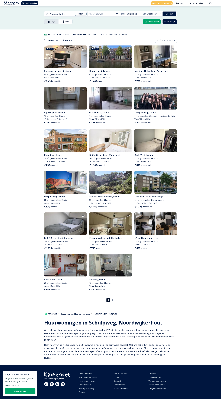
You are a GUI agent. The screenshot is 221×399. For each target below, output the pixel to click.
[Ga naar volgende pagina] (117, 300)
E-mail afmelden (121, 388)
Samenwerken (154, 377)
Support (117, 381)
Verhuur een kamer (156, 384)
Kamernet (52, 314)
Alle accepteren (20, 391)
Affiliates (152, 373)
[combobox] (58, 14)
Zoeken (169, 14)
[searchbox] (61, 14)
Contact (117, 377)
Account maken (197, 3)
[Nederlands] (210, 3)
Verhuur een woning (157, 381)
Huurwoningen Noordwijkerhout (75, 314)
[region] (20, 383)
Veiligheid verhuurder (157, 388)
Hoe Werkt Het (120, 373)
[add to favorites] (83, 49)
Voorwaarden (85, 384)
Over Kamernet (85, 373)
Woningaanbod (31, 3)
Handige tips (119, 384)
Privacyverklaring (86, 388)
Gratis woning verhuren (162, 3)
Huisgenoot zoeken (87, 381)
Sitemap (82, 392)
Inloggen (180, 3)
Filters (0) (171, 21)
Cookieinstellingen (12, 385)
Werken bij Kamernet (88, 377)
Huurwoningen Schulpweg (105, 314)
